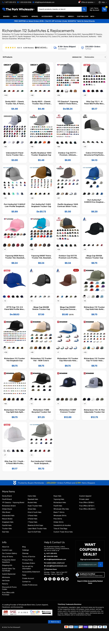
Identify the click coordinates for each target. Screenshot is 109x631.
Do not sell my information (27, 567)
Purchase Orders (28, 563)
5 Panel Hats (32, 516)
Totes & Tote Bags (60, 529)
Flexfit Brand (7, 499)
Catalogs (25, 550)
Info (92, 16)
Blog (24, 547)
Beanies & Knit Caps (35, 525)
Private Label (84, 499)
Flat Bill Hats (6, 525)
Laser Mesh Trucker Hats (37, 529)
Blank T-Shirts (59, 512)
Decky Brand (7, 496)
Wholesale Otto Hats (61, 509)
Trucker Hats (7, 529)
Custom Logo (82, 16)
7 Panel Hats (32, 522)
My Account (94, 9)
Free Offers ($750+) (86, 506)
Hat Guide (6, 580)
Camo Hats (32, 496)
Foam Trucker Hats (35, 506)
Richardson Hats (60, 502)
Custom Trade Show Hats (63, 532)
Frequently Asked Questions (8, 561)
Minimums (6, 577)
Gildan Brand (7, 509)
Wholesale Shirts (60, 516)
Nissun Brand (7, 519)
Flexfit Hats (58, 506)
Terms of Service (28, 557)
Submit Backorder (9, 574)
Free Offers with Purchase (8, 593)
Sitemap (25, 553)
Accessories (47, 16)
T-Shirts (24, 16)
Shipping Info (7, 565)
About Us (5, 547)
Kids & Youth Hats (34, 512)
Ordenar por (76, 57)
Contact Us (26, 582)
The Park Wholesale (13, 627)
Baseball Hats (33, 499)
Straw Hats (32, 509)
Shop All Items (7, 557)
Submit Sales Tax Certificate (8, 570)
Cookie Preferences (29, 585)
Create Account (28, 578)
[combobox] (62, 9)
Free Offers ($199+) (86, 502)
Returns (5, 584)
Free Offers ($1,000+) (87, 509)
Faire (24, 575)
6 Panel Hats (32, 519)
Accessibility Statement (31, 572)
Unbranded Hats (8, 516)
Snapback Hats (7, 522)
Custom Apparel (85, 496)
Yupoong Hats (59, 499)
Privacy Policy (27, 560)
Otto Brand (6, 512)
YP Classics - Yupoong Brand (13, 502)
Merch (71, 16)
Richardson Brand (9, 506)
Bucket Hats (32, 502)
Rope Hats (57, 496)
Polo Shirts (58, 519)
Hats (15, 16)
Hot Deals (60, 16)
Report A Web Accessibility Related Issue (90, 582)
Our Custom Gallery (9, 553)
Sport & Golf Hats (34, 532)
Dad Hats (5, 532)
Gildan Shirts (58, 522)
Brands (6, 16)
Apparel (35, 16)
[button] (54, 621)
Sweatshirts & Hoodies (62, 525)
